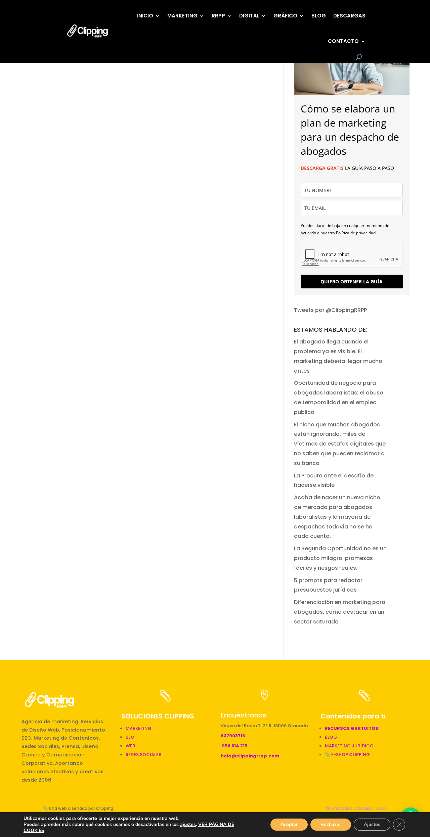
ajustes (188, 825)
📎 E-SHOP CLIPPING (348, 754)
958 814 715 (235, 746)
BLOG (318, 15)
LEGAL (381, 808)
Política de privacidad (356, 233)
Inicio (145, 15)
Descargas (349, 15)
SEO (130, 737)
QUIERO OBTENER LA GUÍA (351, 281)
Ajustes (372, 824)
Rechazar (330, 824)
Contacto (343, 41)
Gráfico (285, 15)
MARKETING (139, 728)
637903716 (233, 736)
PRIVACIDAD (338, 808)
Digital (249, 15)
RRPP (218, 15)
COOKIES (362, 808)
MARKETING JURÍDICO (349, 746)
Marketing (182, 15)
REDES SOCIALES (143, 754)
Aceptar (289, 824)
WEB (130, 746)
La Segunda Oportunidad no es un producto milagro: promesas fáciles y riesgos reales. (340, 558)
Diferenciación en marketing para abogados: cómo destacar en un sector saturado (339, 611)
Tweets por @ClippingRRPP (330, 310)
